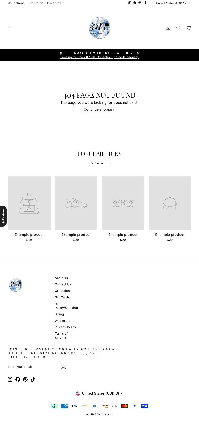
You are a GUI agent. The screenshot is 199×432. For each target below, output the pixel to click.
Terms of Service (61, 335)
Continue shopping (99, 109)
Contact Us (63, 284)
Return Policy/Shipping (66, 306)
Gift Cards (35, 3)
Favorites (54, 3)
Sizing (59, 314)
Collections (16, 3)
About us (61, 278)
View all (99, 163)
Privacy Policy (65, 327)
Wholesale (62, 321)
